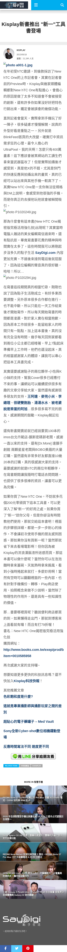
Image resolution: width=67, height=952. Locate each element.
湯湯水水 (41, 403)
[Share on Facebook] (5, 948)
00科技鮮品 (25, 766)
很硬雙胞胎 (22, 403)
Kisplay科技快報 (26, 681)
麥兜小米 (48, 396)
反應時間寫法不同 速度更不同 (26, 747)
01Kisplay (36, 766)
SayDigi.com (45, 253)
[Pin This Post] (28, 948)
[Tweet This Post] (16, 948)
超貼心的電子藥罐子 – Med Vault (28, 721)
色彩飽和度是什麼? (18, 696)
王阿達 (32, 396)
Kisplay (21, 50)
